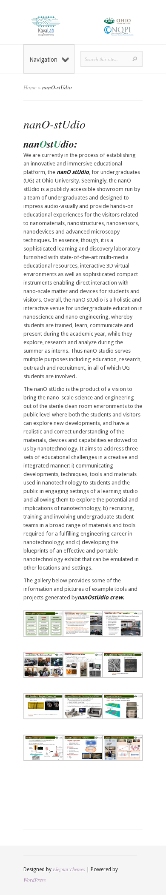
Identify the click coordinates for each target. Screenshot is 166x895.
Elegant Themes (69, 869)
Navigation (43, 59)
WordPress (34, 879)
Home (30, 87)
